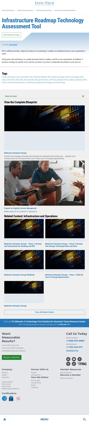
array (4, 80)
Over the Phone (36, 383)
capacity (78, 80)
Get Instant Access (11, 35)
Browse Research (66, 372)
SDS (49, 77)
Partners (34, 372)
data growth (29, 80)
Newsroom (5, 377)
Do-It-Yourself (35, 380)
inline (4, 82)
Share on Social (11, 96)
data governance (41, 80)
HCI (30, 77)
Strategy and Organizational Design (65, 10)
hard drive (11, 80)
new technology (58, 82)
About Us (5, 372)
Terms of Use (6, 384)
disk (21, 80)
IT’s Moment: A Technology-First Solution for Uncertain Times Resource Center (48, 321)
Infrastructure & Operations (25, 10)
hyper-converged (72, 77)
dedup (71, 80)
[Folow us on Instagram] (68, 364)
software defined (40, 77)
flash (85, 80)
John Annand (13, 45)
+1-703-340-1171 (74, 347)
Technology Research (8, 10)
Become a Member (12, 357)
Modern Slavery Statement (10, 389)
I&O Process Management (44, 10)
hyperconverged (58, 77)
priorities (25, 77)
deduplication (62, 80)
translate (11, 77)
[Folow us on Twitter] (80, 359)
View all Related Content (44, 312)
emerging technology (43, 82)
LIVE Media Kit (35, 375)
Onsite (33, 385)
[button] (44, 419)
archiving (52, 80)
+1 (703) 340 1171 (63, 324)
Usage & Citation (7, 382)
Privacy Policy (6, 386)
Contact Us (72, 350)
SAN (81, 77)
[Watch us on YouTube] (74, 359)
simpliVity (30, 82)
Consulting (34, 387)
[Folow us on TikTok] (74, 364)
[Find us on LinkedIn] (68, 359)
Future (4, 77)
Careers (4, 375)
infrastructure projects (16, 82)
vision (18, 77)
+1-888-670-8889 (75, 341)
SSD (17, 80)
